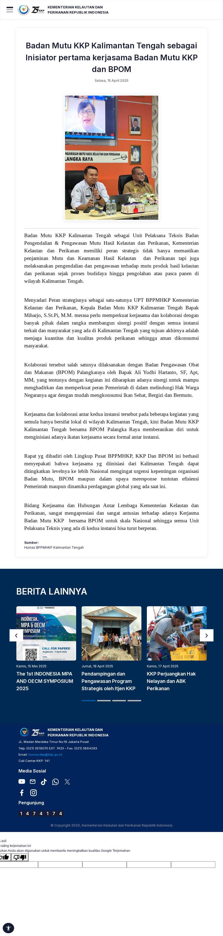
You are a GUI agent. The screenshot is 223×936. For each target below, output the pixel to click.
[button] (88, 700)
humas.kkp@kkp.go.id (45, 754)
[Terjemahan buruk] (20, 857)
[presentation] (16, 635)
